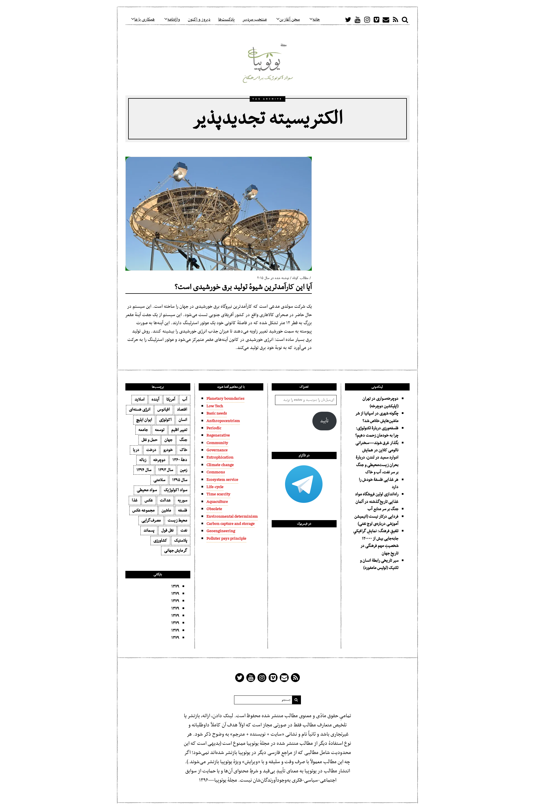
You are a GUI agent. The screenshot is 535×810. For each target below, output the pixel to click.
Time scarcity (218, 494)
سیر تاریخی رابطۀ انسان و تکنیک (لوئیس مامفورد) (379, 564)
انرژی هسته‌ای (139, 409)
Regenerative (218, 435)
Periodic (213, 428)
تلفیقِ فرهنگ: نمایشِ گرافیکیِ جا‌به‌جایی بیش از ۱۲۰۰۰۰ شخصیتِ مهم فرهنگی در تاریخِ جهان (375, 542)
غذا (135, 500)
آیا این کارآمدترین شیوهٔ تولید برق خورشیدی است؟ (243, 287)
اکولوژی (165, 419)
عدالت (165, 500)
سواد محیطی (147, 490)
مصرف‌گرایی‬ (151, 520)
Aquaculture (217, 501)
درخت (151, 449)
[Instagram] (367, 19)
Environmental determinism (232, 516)
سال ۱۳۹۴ (144, 470)
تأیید (324, 421)
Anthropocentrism (223, 421)
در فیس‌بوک (304, 524)
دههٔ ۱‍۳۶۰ (179, 460)
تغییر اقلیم (179, 429)
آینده (155, 399)
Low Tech (214, 406)
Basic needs (216, 413)
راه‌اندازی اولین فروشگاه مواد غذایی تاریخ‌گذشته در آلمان (376, 498)
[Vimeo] (376, 19)
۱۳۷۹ (175, 586)
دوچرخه (159, 460)
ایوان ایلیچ (144, 419)
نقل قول (167, 530)
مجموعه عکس (143, 510)
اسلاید (140, 399)
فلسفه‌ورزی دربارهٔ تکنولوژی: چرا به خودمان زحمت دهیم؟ (376, 432)
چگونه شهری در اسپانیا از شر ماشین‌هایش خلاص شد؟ (377, 417)
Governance (217, 450)
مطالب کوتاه (300, 278)
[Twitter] (348, 19)
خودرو (168, 449)
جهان (168, 439)
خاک (183, 449)
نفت (184, 530)
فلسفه (182, 510)
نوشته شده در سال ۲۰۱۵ (273, 278)
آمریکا (170, 399)
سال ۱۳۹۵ (179, 480)
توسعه (159, 429)
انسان (183, 419)
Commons (215, 472)
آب (184, 399)
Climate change (220, 465)
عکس (149, 500)
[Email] (386, 19)
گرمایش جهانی (175, 550)
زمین (183, 470)
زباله (142, 460)
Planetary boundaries (225, 398)
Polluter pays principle (226, 538)
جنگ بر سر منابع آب (383, 509)
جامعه (143, 429)
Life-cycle (214, 487)
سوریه (182, 500)
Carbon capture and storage (230, 523)
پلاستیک (180, 540)
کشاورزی (160, 540)
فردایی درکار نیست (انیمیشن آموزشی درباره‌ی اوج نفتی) (376, 520)
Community (217, 443)
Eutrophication (220, 457)
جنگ (183, 439)
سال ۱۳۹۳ (165, 470)
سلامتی (159, 480)
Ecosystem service (222, 479)
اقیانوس (163, 409)
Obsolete (214, 509)
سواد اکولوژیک (175, 490)
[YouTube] (357, 19)
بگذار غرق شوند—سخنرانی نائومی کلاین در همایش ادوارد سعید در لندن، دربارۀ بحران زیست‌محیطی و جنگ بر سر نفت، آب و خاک (377, 457)
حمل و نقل (149, 439)
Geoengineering (220, 531)
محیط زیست (177, 520)
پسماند (149, 530)
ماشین (166, 510)
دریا (136, 449)
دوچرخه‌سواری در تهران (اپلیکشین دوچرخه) (380, 402)
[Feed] (395, 19)
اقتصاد (182, 409)
